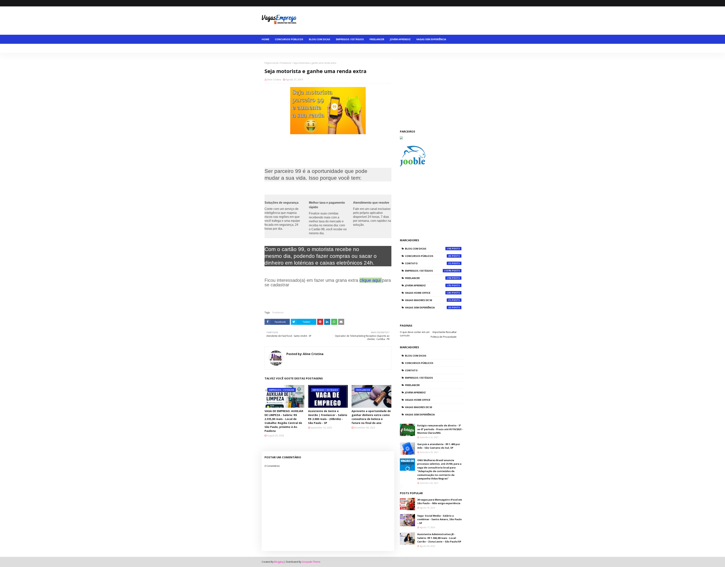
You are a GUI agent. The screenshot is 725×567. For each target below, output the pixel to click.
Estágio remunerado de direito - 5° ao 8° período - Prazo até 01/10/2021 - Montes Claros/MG (440, 429)
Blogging (279, 561)
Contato (428, 263)
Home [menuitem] (265, 39)
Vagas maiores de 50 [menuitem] (278, 48)
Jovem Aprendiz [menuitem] (400, 39)
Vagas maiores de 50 (428, 300)
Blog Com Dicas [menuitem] (319, 39)
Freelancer (286, 63)
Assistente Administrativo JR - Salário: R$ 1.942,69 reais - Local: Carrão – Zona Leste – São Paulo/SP (439, 537)
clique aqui (370, 280)
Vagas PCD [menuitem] (361, 48)
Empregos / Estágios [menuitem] (350, 39)
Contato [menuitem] (380, 48)
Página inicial (271, 63)
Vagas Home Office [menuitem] (309, 48)
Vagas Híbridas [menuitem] (338, 48)
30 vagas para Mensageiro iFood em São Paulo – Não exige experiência (439, 501)
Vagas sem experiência (428, 307)
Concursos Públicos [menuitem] (289, 39)
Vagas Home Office (428, 292)
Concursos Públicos (428, 256)
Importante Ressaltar (445, 332)
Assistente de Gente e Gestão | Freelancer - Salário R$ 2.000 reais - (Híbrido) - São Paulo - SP (327, 417)
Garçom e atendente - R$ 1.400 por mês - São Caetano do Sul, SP (438, 446)
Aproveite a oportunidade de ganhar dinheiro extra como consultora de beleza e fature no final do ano (371, 417)
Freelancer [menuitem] (376, 39)
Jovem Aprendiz (428, 285)
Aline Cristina (274, 79)
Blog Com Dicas (428, 248)
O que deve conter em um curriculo (415, 333)
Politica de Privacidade (444, 336)
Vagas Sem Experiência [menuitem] (431, 39)
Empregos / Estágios (428, 270)
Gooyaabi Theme (311, 561)
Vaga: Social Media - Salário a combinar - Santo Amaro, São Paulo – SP (439, 519)
